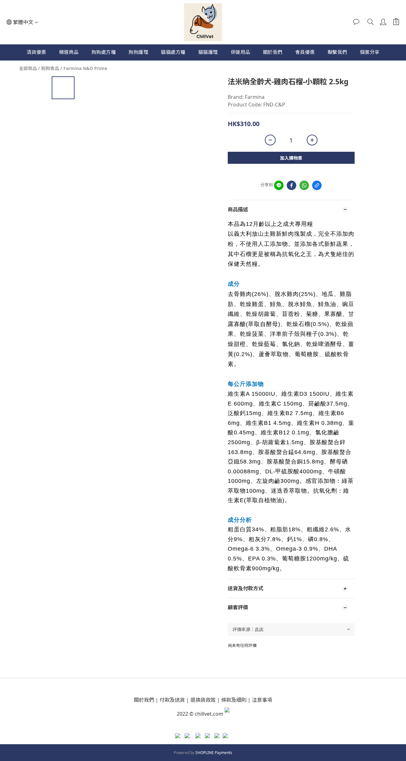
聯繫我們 (337, 52)
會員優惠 (305, 52)
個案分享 (370, 52)
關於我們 (273, 52)
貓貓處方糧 (173, 52)
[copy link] (317, 185)
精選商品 (69, 52)
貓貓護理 (208, 52)
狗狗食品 (50, 68)
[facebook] (291, 185)
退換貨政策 (203, 699)
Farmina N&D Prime (85, 68)
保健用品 (240, 52)
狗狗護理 (138, 52)
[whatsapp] (304, 185)
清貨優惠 (36, 52)
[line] (279, 185)
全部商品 (28, 68)
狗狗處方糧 (103, 52)
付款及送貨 (172, 699)
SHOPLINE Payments (213, 752)
